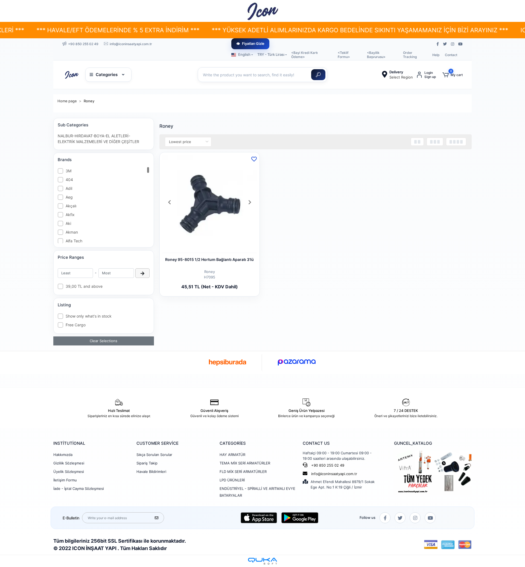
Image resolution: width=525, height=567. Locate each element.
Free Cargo (76, 324)
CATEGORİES (233, 443)
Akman (72, 232)
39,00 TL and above (84, 286)
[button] (452, 74)
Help (435, 55)
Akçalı (71, 205)
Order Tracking (410, 55)
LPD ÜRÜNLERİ (232, 480)
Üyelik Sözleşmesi (68, 471)
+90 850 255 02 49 (327, 465)
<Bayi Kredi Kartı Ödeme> (304, 55)
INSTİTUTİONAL (69, 443)
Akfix (70, 214)
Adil (69, 188)
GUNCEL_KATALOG (413, 443)
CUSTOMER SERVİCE (157, 443)
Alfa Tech (74, 241)
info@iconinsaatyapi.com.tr (334, 474)
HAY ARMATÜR (232, 454)
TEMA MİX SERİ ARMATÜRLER (245, 463)
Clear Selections (103, 341)
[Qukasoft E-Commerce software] (262, 561)
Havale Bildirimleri (151, 471)
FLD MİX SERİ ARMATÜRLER (243, 471)
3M (68, 170)
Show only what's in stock (89, 316)
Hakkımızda (62, 454)
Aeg (69, 197)
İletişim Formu (65, 480)
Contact (451, 55)
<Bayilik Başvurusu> (376, 55)
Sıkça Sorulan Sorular (154, 454)
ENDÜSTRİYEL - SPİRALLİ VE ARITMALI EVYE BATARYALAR (257, 492)
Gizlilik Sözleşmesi (68, 463)
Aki (68, 223)
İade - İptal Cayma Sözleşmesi (78, 488)
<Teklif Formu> (344, 55)
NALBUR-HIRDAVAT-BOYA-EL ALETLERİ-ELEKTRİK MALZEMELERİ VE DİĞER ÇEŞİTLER (98, 138)
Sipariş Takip (147, 463)
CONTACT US (316, 443)
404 (69, 179)
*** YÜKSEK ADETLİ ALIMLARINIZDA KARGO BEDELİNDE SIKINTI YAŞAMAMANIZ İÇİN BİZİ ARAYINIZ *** (322, 30)
